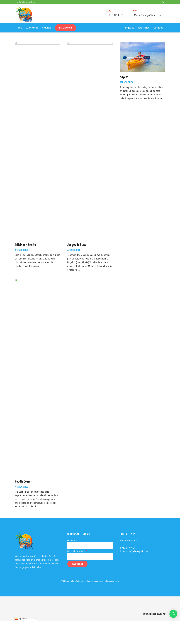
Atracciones (21, 250)
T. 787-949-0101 (127, 547)
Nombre (71, 540)
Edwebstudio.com (112, 581)
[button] (173, 614)
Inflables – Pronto (25, 245)
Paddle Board (23, 481)
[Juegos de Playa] (90, 43)
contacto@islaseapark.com (135, 551)
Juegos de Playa (76, 245)
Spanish (22, 619)
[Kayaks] (142, 43)
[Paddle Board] (37, 280)
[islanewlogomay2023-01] (24, 14)
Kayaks (124, 77)
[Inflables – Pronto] (37, 43)
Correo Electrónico (77, 551)
